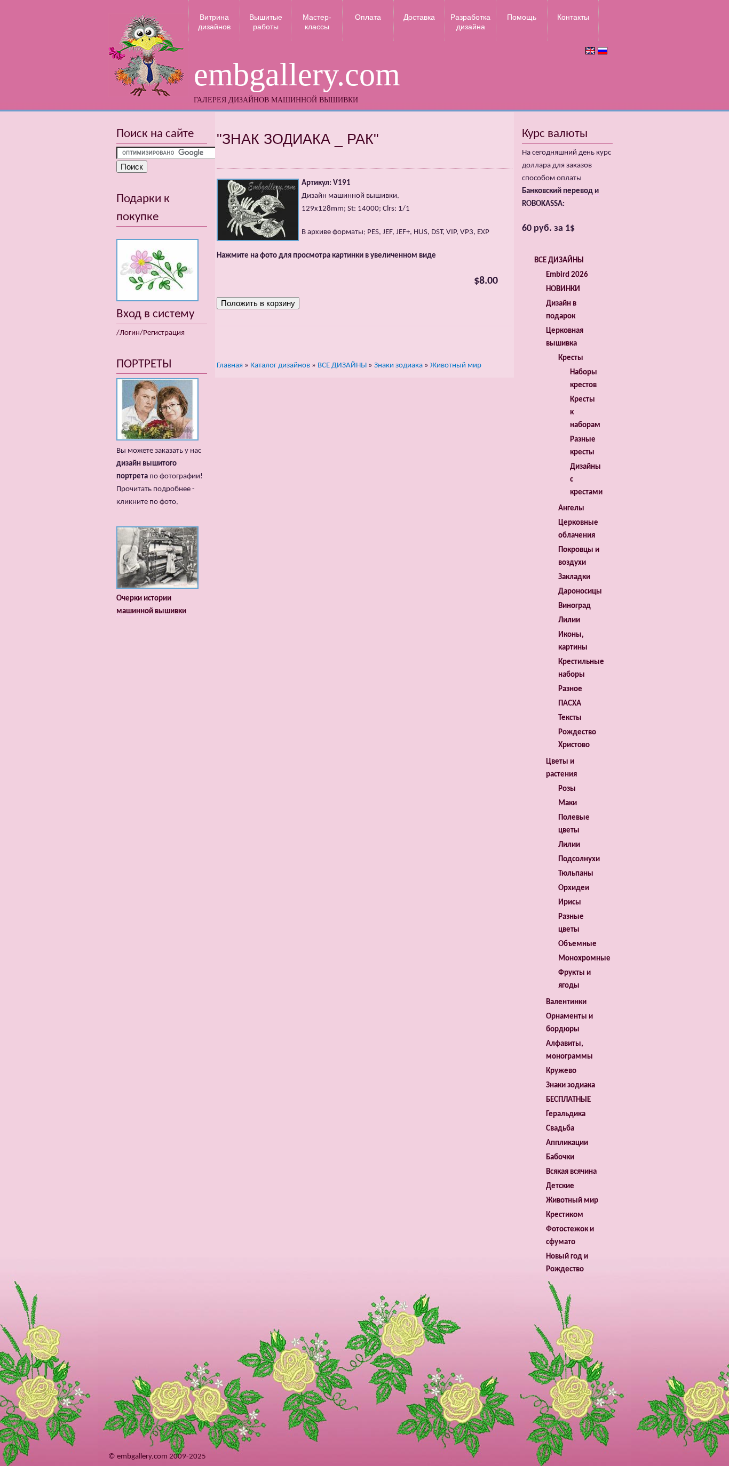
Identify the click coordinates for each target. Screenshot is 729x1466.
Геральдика (565, 1114)
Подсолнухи (579, 859)
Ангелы (571, 508)
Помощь (521, 17)
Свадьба (560, 1129)
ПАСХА (569, 704)
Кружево (561, 1071)
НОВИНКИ (563, 289)
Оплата (368, 17)
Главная (230, 366)
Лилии (569, 620)
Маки (567, 803)
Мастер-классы (317, 22)
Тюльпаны (575, 874)
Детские (560, 1186)
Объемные (577, 944)
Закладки (574, 577)
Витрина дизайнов (214, 22)
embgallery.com (297, 74)
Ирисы (569, 903)
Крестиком (564, 1215)
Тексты (570, 718)
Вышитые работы (265, 22)
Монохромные (584, 959)
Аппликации (567, 1143)
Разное (570, 689)
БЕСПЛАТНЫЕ (568, 1100)
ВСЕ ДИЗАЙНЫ (342, 366)
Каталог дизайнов (280, 366)
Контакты (573, 17)
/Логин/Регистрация (150, 333)
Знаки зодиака (398, 366)
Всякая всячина (571, 1172)
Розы (567, 789)
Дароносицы (580, 592)
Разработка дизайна (470, 22)
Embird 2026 (567, 275)
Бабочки (560, 1157)
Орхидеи (573, 888)
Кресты (570, 358)
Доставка (419, 17)
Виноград (574, 606)
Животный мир (455, 366)
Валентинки (566, 1002)
